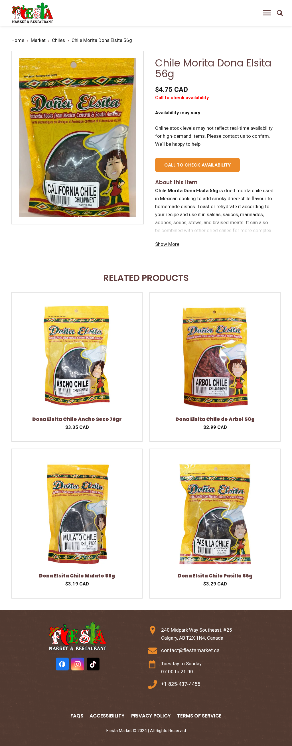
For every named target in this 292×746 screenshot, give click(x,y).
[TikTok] (93, 664)
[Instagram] (77, 664)
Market (38, 40)
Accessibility (107, 715)
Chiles (58, 40)
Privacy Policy (151, 715)
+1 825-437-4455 (180, 684)
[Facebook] (62, 664)
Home (17, 40)
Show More (167, 244)
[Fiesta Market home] (32, 13)
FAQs (76, 715)
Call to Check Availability (197, 165)
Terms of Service (199, 715)
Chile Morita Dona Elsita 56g (102, 40)
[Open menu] (267, 13)
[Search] (280, 13)
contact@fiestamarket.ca (190, 650)
